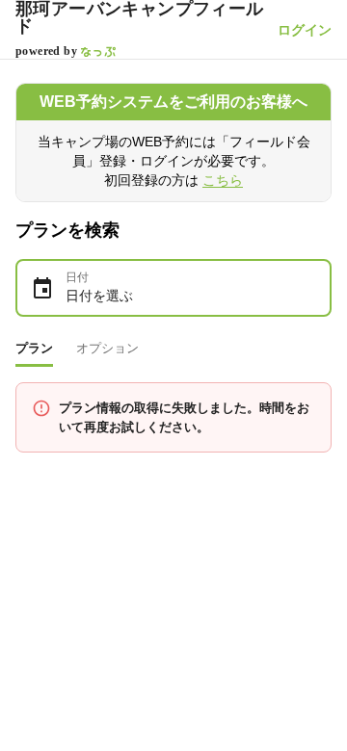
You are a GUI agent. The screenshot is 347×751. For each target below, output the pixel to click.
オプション (107, 348)
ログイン (305, 30)
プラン (34, 348)
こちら (222, 180)
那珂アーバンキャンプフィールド (139, 17)
